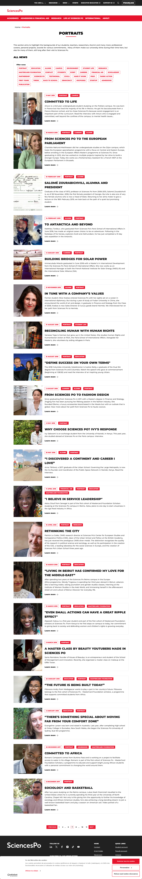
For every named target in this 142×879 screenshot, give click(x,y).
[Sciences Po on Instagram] (67, 847)
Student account (121, 847)
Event (72, 72)
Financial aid (97, 72)
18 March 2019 (52, 133)
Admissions (107, 80)
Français (128, 3)
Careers (83, 72)
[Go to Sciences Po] (15, 11)
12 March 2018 (51, 606)
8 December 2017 (53, 782)
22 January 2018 (53, 679)
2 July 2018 (50, 423)
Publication (24, 84)
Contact (97, 847)
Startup (93, 80)
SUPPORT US (108, 3)
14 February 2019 (53, 218)
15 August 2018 (52, 356)
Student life (88, 68)
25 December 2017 (53, 747)
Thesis (36, 80)
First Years (24, 80)
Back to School (50, 80)
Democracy (67, 80)
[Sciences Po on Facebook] (62, 847)
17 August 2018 (52, 324)
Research (102, 68)
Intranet (118, 855)
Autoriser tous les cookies (126, 861)
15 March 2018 (51, 565)
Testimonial (54, 76)
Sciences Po (39, 76)
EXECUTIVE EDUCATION (89, 3)
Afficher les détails (31, 871)
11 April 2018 (51, 489)
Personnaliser (124, 867)
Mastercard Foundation (30, 72)
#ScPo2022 (81, 80)
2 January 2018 (52, 711)
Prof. (93, 76)
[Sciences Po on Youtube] (78, 847)
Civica (67, 76)
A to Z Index (98, 851)
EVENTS (75, 3)
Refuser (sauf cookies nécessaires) (126, 874)
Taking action (106, 76)
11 (86, 827)
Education (35, 68)
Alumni (48, 68)
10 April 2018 (51, 525)
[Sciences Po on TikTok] (73, 847)
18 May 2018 (50, 452)
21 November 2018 (53, 287)
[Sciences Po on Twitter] (56, 847)
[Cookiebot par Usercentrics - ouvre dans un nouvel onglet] (12, 875)
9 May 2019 (50, 95)
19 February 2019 (53, 177)
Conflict (49, 72)
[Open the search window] (118, 3)
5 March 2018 (51, 642)
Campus (59, 68)
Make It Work (80, 76)
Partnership (24, 76)
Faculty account (121, 851)
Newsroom (98, 855)
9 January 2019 (52, 253)
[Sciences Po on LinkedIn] (51, 847)
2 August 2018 (52, 388)
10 (82, 827)
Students (61, 72)
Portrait (23, 68)
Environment (72, 68)
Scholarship (113, 72)
